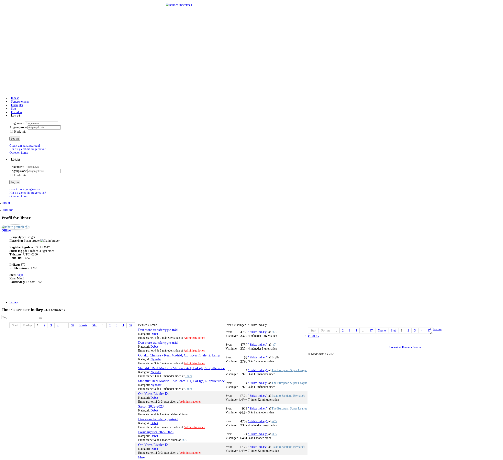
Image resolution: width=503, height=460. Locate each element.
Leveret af (395, 347)
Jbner (188, 376)
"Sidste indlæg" (258, 331)
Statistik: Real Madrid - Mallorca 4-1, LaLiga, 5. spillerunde (181, 368)
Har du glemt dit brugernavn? (27, 149)
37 (72, 325)
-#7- (274, 331)
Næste (83, 325)
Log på (15, 138)
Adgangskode (18, 127)
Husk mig (20, 131)
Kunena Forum (411, 347)
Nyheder (156, 359)
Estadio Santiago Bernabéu (288, 395)
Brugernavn (17, 123)
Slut (94, 325)
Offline (6, 230)
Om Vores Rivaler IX (153, 394)
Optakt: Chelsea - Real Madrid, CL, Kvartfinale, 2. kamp (179, 355)
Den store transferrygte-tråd (158, 330)
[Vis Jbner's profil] (15, 227)
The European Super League (289, 370)
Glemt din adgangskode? (24, 145)
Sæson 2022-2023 (151, 406)
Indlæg (13, 302)
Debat (154, 333)
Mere (141, 457)
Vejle (20, 274)
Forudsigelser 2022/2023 (155, 432)
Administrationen (194, 337)
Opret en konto (18, 152)
